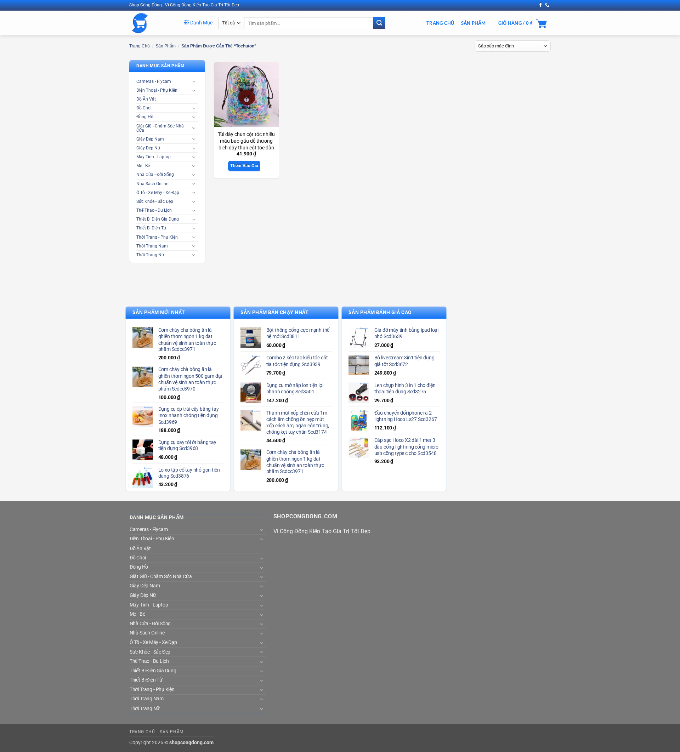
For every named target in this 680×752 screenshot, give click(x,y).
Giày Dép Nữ (148, 148)
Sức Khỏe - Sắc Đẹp (154, 201)
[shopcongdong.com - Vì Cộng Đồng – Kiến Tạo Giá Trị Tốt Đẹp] (151, 23)
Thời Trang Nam (152, 246)
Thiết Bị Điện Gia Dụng (157, 219)
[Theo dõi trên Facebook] (540, 5)
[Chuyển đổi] (193, 81)
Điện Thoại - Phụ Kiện (156, 90)
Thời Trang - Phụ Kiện (157, 237)
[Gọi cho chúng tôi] (547, 5)
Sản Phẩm (473, 23)
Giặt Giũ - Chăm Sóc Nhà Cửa (160, 128)
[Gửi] (379, 23)
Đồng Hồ (144, 116)
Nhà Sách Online (152, 183)
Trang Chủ (440, 23)
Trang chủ (139, 46)
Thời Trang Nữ (150, 254)
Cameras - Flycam (153, 81)
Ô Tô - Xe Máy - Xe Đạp (157, 192)
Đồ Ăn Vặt (146, 99)
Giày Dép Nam (150, 139)
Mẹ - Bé (143, 165)
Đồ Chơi (144, 108)
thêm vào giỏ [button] (244, 165)
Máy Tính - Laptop (153, 156)
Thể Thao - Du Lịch (154, 210)
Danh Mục (200, 22)
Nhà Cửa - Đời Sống (155, 174)
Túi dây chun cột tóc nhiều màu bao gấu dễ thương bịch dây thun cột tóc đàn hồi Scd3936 (246, 144)
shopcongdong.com (191, 743)
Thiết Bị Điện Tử (151, 228)
